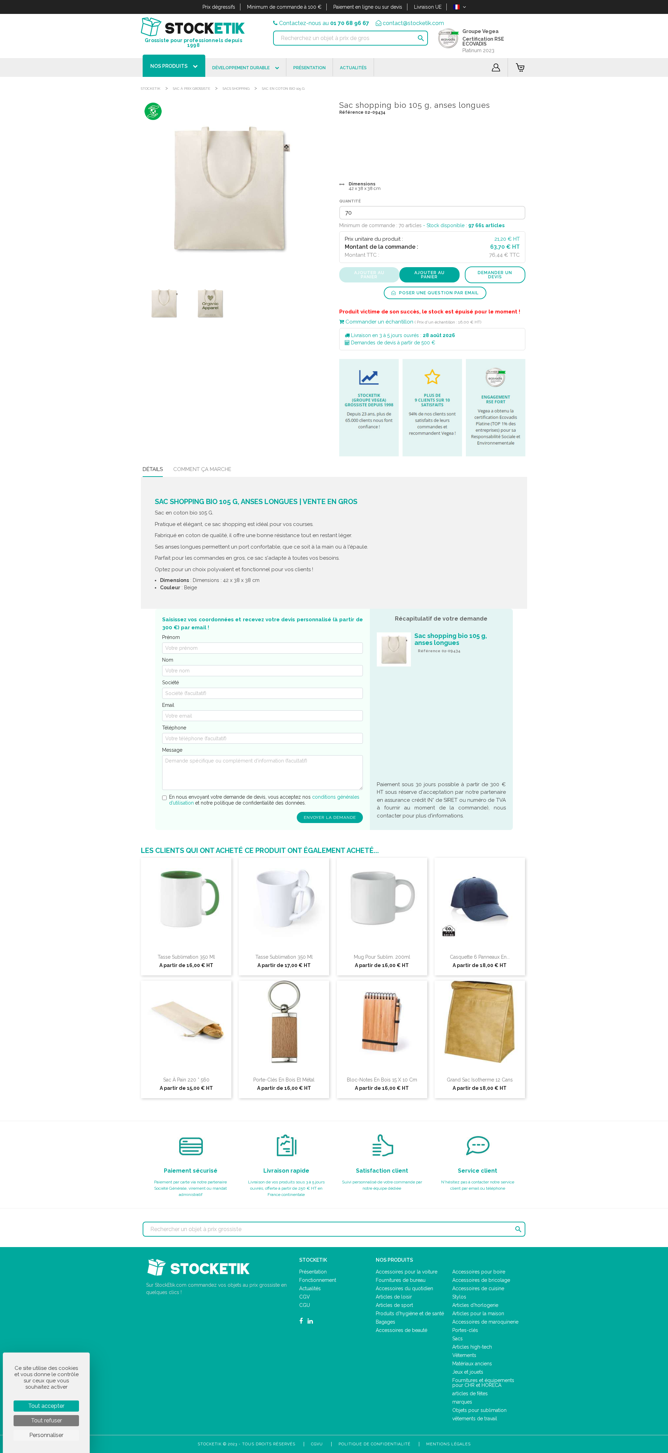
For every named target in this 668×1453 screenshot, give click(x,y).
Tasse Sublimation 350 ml (186, 957)
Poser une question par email (438, 292)
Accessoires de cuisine (478, 1288)
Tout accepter (46, 1406)
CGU (304, 1305)
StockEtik (150, 88)
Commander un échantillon (378, 322)
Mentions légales (448, 1444)
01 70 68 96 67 (349, 23)
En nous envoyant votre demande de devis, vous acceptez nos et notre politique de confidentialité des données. (264, 800)
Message (172, 750)
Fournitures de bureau (401, 1280)
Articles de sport (394, 1305)
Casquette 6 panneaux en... (480, 957)
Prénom (171, 637)
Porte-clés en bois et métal (284, 1080)
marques (462, 1401)
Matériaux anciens (472, 1363)
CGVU (317, 1444)
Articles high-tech (472, 1346)
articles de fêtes (470, 1393)
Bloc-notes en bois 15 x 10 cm (382, 1080)
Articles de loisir (394, 1296)
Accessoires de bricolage (481, 1280)
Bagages (385, 1321)
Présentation (313, 1271)
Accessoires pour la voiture (406, 1271)
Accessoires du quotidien (404, 1288)
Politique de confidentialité (375, 1444)
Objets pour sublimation (479, 1410)
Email (168, 705)
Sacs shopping (236, 88)
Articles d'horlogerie (475, 1305)
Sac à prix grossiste (191, 88)
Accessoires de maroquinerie (485, 1321)
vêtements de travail (474, 1418)
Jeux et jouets (467, 1372)
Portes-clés (465, 1330)
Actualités (310, 1288)
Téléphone (174, 727)
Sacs (457, 1338)
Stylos (459, 1296)
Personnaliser (46, 1435)
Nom (167, 659)
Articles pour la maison (478, 1313)
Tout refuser (46, 1420)
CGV (304, 1296)
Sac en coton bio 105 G (283, 88)
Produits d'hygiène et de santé (410, 1313)
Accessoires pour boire (478, 1271)
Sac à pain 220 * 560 (186, 1080)
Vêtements (464, 1355)
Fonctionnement (317, 1280)
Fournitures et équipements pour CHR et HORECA (483, 1383)
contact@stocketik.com (413, 23)
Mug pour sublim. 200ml (382, 957)
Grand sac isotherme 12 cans (480, 1080)
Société (170, 682)
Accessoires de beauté (401, 1330)
